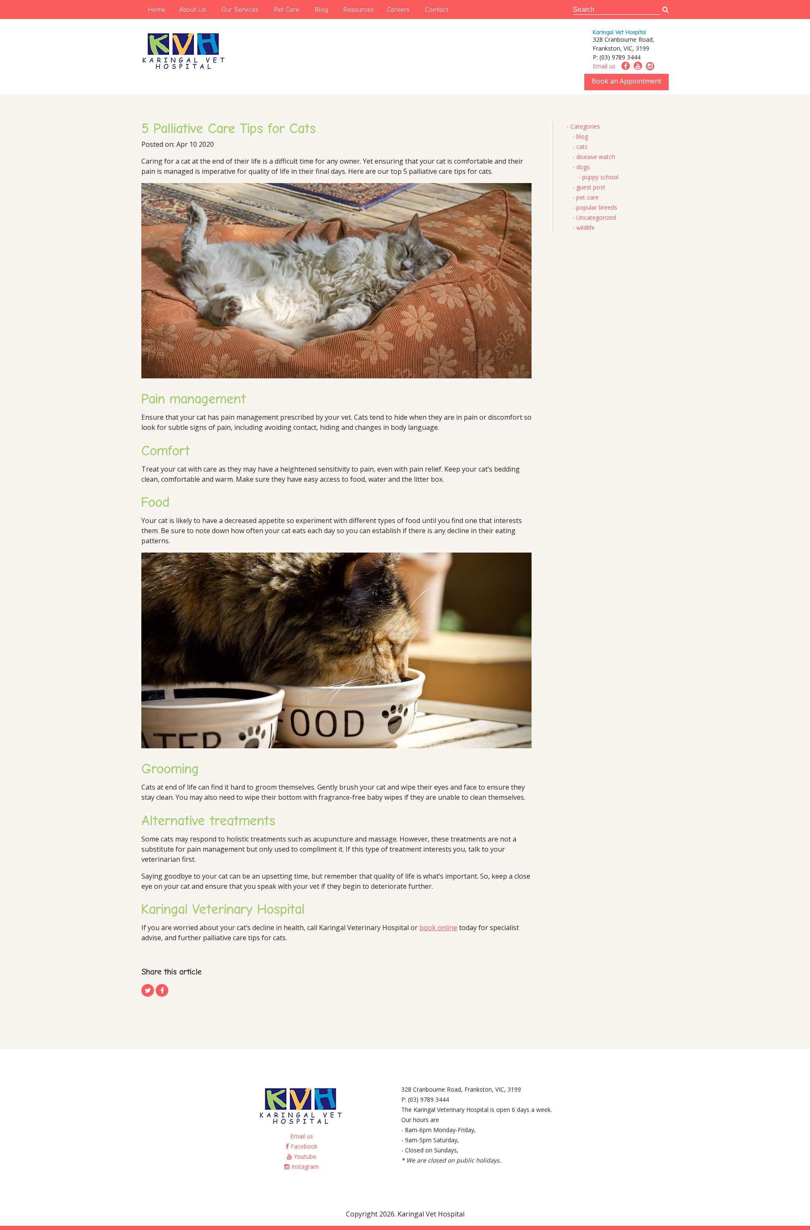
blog (582, 136)
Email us (604, 66)
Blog (321, 9)
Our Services (239, 9)
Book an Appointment (626, 81)
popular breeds (596, 207)
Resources (358, 9)
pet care (587, 197)
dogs (583, 167)
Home (156, 9)
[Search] (665, 9)
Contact (436, 9)
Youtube (304, 1156)
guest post (590, 187)
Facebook (303, 1146)
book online (438, 927)
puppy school (600, 177)
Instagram (304, 1167)
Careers (398, 9)
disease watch (595, 157)
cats (582, 147)
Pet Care (286, 9)
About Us (192, 9)
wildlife (585, 228)
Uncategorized (596, 217)
